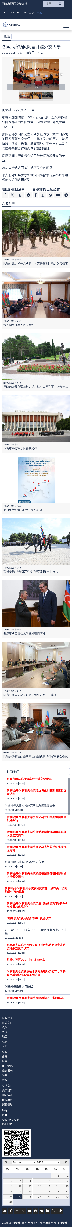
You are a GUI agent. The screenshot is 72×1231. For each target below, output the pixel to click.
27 (39, 1196)
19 (30, 1191)
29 (57, 1196)
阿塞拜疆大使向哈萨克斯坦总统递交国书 (30, 805)
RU (8, 12)
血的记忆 (7, 1065)
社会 (4, 1041)
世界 (4, 1061)
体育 (4, 1056)
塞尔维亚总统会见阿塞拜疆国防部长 (25, 633)
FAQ (4, 1110)
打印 (29, 52)
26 (30, 1196)
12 (30, 1186)
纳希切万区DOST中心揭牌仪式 (26, 959)
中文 (39, 12)
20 (39, 1191)
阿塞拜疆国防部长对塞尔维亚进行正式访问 (30, 695)
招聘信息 (7, 1104)
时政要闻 (7, 1018)
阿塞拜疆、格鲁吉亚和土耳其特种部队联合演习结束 (35, 263)
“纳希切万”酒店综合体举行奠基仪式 (29, 918)
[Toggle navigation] (65, 25)
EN (12, 12)
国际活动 (7, 1095)
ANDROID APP (10, 1119)
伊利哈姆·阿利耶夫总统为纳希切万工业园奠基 (35, 998)
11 (20, 1186)
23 (67, 1191)
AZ (3, 12)
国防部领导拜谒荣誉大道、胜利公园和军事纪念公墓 (35, 386)
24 (10, 1196)
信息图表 (7, 1070)
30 (67, 1196)
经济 (4, 1032)
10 (10, 1186)
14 (48, 1186)
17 (10, 1191)
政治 (7, 36)
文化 (4, 1045)
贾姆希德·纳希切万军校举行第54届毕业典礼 (30, 571)
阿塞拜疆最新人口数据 (19, 986)
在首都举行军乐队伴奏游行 (20, 448)
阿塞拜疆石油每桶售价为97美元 (24, 862)
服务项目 (7, 1099)
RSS (4, 1115)
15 (57, 1186)
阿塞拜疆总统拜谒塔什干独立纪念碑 (29, 778)
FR (21, 12)
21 (48, 1191)
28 (48, 1196)
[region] (37, 891)
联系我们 (7, 1085)
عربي (32, 12)
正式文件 (7, 1022)
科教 (4, 1052)
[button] (36, 74)
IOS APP (7, 1124)
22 (57, 1191)
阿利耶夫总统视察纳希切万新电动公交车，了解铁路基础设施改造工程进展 (36, 973)
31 (10, 1202)
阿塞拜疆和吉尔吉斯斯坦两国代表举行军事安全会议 (35, 756)
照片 (4, 1079)
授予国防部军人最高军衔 (18, 325)
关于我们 (7, 1090)
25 (20, 1196)
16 (67, 1186)
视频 (4, 1075)
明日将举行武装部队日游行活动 (23, 510)
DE (17, 12)
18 (20, 1191)
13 (39, 1186)
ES (25, 12)
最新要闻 (13, 771)
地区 (4, 1036)
